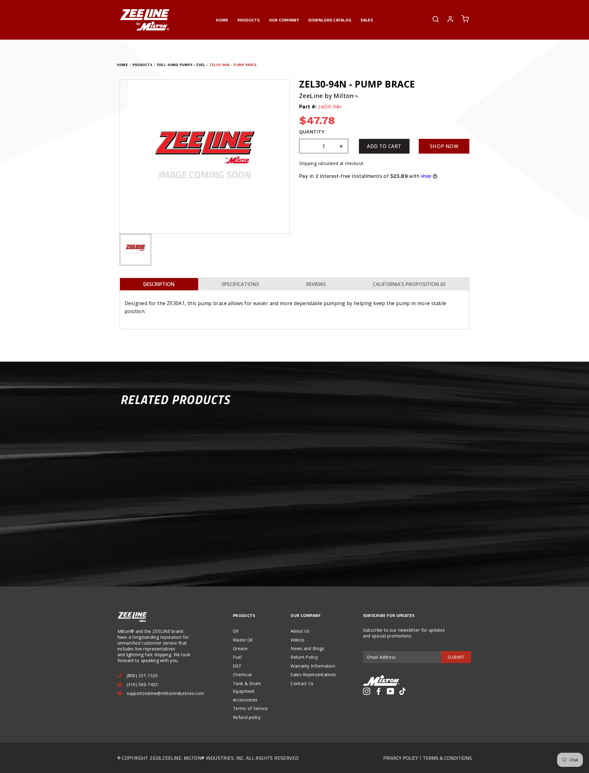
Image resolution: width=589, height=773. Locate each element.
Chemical (242, 674)
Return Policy (304, 657)
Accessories (245, 700)
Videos (297, 640)
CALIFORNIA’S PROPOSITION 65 (409, 284)
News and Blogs (307, 648)
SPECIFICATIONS (240, 284)
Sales (366, 20)
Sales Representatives (313, 674)
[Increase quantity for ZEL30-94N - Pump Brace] (341, 146)
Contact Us (302, 683)
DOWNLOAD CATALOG (329, 20)
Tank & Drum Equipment (247, 687)
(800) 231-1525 (142, 675)
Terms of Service (250, 708)
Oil (235, 631)
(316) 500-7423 (142, 684)
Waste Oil (243, 640)
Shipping (308, 163)
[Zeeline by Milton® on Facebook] (378, 691)
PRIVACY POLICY (400, 757)
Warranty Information (313, 666)
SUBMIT (456, 657)
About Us (300, 631)
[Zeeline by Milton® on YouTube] (390, 691)
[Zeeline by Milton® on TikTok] (402, 691)
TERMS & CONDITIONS (447, 757)
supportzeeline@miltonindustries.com (165, 693)
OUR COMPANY (284, 20)
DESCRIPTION (159, 284)
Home (222, 20)
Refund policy (247, 717)
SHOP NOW (444, 146)
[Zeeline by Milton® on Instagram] (366, 691)
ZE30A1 (176, 303)
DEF (237, 666)
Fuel (237, 657)
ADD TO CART (384, 146)
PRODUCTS (248, 20)
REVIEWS (316, 284)
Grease (240, 648)
